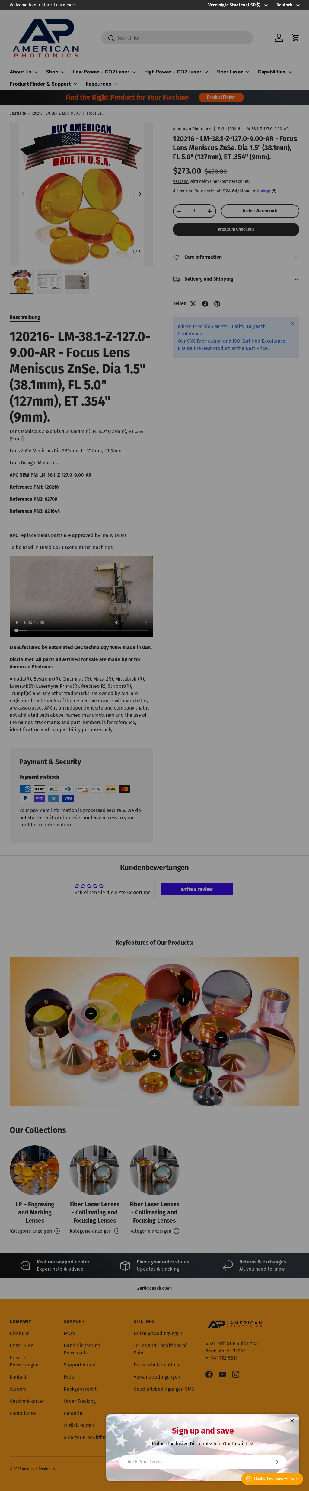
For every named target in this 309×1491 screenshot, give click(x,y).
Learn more (65, 5)
